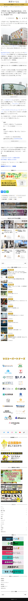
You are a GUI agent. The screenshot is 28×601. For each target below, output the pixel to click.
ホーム (2, 506)
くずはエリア (5, 197)
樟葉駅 (10, 199)
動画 (2, 518)
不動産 (2, 527)
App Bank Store (5, 52)
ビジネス (2, 524)
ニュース (2, 508)
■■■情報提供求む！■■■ (8, 166)
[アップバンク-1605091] (14, 36)
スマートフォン (13, 197)
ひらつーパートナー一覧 (5, 450)
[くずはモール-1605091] (14, 86)
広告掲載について (4, 586)
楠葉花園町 (4, 199)
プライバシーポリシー (5, 582)
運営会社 (2, 584)
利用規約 (2, 580)
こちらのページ (8, 100)
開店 (15, 199)
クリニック (3, 520)
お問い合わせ (3, 531)
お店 (2, 516)
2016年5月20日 (18, 138)
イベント (2, 522)
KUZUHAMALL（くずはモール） (8, 195)
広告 (2, 529)
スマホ (20, 197)
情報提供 (2, 578)
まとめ (2, 514)
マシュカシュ (15, 103)
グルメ (2, 512)
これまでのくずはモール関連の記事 (10, 157)
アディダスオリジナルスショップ (10, 110)
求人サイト (15, 46)
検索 (25, 263)
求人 (2, 526)
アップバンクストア (21, 195)
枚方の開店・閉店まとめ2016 (8, 159)
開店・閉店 (25, 18)
